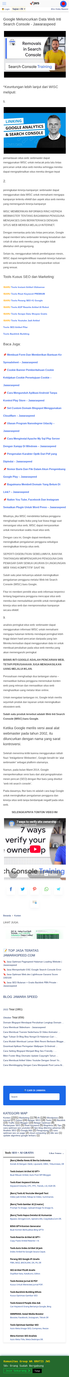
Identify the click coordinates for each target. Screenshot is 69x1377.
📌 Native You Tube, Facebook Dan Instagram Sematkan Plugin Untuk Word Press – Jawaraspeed (34, 503)
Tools (48, 1120)
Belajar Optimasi (42, 1122)
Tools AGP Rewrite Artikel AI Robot (26, 307)
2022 (5, 1009)
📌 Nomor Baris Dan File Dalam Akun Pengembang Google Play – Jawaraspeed (34, 473)
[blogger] (22, 890)
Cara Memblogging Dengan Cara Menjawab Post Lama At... (33, 1065)
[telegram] (58, 890)
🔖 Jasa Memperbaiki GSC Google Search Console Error (32, 969)
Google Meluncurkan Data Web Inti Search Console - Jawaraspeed (32, 21)
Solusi (18, 1120)
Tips (59, 1125)
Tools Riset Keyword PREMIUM (24, 294)
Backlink (60, 1120)
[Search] (56, 1095)
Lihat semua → (56, 1153)
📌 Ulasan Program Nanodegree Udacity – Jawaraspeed (29, 427)
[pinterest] (34, 890)
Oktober (7, 1017)
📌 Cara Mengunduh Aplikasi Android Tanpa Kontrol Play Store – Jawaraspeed (30, 397)
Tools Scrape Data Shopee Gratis (25, 314)
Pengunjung (42, 1130)
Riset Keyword (31, 1125)
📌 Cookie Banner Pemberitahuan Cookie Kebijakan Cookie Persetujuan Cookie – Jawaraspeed (28, 378)
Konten (6, 1117)
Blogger (24, 1122)
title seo (54, 1133)
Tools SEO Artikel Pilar (15, 327)
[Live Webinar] (63, 4)
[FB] (10, 890)
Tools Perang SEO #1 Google (23, 300)
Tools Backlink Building (16, 334)
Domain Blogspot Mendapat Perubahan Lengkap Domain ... (33, 1022)
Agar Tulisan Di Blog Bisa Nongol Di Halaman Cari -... (30, 1036)
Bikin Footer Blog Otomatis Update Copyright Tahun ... (30, 1055)
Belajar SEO (33, 1120)
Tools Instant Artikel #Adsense (24, 287)
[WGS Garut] (34, 939)
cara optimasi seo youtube (16, 1128)
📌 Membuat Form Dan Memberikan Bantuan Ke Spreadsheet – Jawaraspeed (32, 358)
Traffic (11, 1122)
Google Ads (26, 1130)
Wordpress (52, 1117)
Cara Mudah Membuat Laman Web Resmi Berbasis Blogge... (34, 1041)
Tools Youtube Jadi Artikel (21, 320)
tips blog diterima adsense (47, 1128)
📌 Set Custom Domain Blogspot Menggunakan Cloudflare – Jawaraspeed (32, 412)
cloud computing (37, 1133)
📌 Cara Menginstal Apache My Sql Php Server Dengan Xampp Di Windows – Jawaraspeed (31, 442)
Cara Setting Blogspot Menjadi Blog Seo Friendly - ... (30, 1051)
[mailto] (34, 903)
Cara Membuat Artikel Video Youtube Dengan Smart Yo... (32, 1060)
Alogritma (48, 1125)
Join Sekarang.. (18, 1370)
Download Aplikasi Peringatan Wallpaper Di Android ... (30, 1046)
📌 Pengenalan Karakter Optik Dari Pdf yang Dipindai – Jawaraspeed (30, 458)
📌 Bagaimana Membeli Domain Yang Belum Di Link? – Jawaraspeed (31, 488)
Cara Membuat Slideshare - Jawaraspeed (24, 1027)
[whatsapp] (46, 890)
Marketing (23, 1117)
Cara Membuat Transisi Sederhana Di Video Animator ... (31, 1032)
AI (38, 1117)
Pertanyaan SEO (11, 1125)
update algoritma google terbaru (19, 1135)
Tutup (37, 1371)
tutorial (6, 1120)
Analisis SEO (9, 1130)
